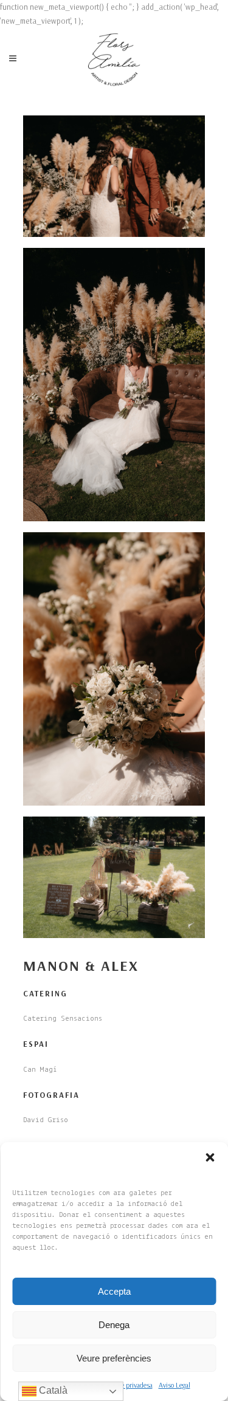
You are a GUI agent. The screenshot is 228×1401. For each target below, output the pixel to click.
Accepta (114, 1291)
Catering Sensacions (62, 1018)
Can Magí (40, 1070)
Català (51, 1390)
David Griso (45, 1120)
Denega (114, 1325)
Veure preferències (114, 1358)
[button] (210, 1157)
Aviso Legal (174, 1384)
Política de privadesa (124, 1384)
